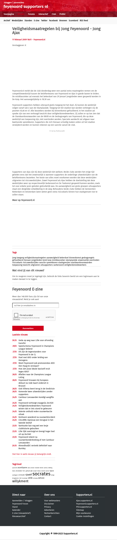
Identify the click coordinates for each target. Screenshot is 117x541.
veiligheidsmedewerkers (75, 265)
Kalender (16, 510)
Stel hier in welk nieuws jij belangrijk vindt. (31, 454)
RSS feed (84, 20)
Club (54, 14)
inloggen (8, 2)
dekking (50, 467)
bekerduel (64, 257)
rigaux (52, 471)
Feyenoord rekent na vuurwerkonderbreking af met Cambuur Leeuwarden (36, 440)
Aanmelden (17, 500)
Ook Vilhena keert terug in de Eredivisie (37, 389)
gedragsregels (88, 257)
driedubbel (19, 471)
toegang (20, 257)
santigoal (15, 475)
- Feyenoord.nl (38, 39)
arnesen (32, 467)
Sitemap (80, 510)
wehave (41, 478)
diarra (13, 471)
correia (46, 467)
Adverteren (49, 510)
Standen (28, 20)
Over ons (49, 494)
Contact (47, 516)
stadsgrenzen (64, 262)
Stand (15, 507)
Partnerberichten (51, 513)
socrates (41, 474)
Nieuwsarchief (18, 516)
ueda (30, 478)
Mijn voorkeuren (83, 513)
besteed (37, 467)
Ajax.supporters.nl (84, 500)
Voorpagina (9, 14)
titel (20, 478)
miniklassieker (58, 260)
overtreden (94, 260)
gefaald (28, 471)
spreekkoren (52, 262)
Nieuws (21, 14)
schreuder (21, 475)
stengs (52, 475)
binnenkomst (75, 257)
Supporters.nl (84, 494)
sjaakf (28, 474)
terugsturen (15, 478)
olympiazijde (71, 260)
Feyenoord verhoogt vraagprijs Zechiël (36, 403)
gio (32, 471)
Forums (31, 14)
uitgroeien (35, 265)
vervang (35, 478)
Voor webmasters (52, 500)
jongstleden (36, 260)
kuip (49, 260)
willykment (20, 481)
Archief (7, 20)
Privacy (47, 507)
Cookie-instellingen (85, 516)
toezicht (26, 265)
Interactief (43, 14)
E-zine (36, 20)
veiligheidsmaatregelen (35, 257)
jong (14, 257)
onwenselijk (83, 260)
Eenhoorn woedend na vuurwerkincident (37, 417)
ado (29, 467)
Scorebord (73, 20)
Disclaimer (49, 504)
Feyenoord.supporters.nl (87, 504)
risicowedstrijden (31, 262)
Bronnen (63, 20)
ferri (24, 471)
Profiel (62, 14)
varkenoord (58, 265)
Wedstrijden (17, 20)
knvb (45, 260)
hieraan (27, 260)
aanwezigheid (53, 257)
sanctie (42, 262)
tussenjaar (24, 478)
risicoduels (17, 262)
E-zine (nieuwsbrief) (21, 513)
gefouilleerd (17, 260)
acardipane (22, 467)
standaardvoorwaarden (81, 262)
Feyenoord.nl (28, 200)
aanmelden (19, 2)
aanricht (14, 467)
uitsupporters (47, 265)
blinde (41, 467)
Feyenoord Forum (20, 504)
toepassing (17, 265)
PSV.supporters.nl (84, 507)
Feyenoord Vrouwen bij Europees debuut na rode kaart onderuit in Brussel (33, 383)
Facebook (53, 20)
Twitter (44, 20)
